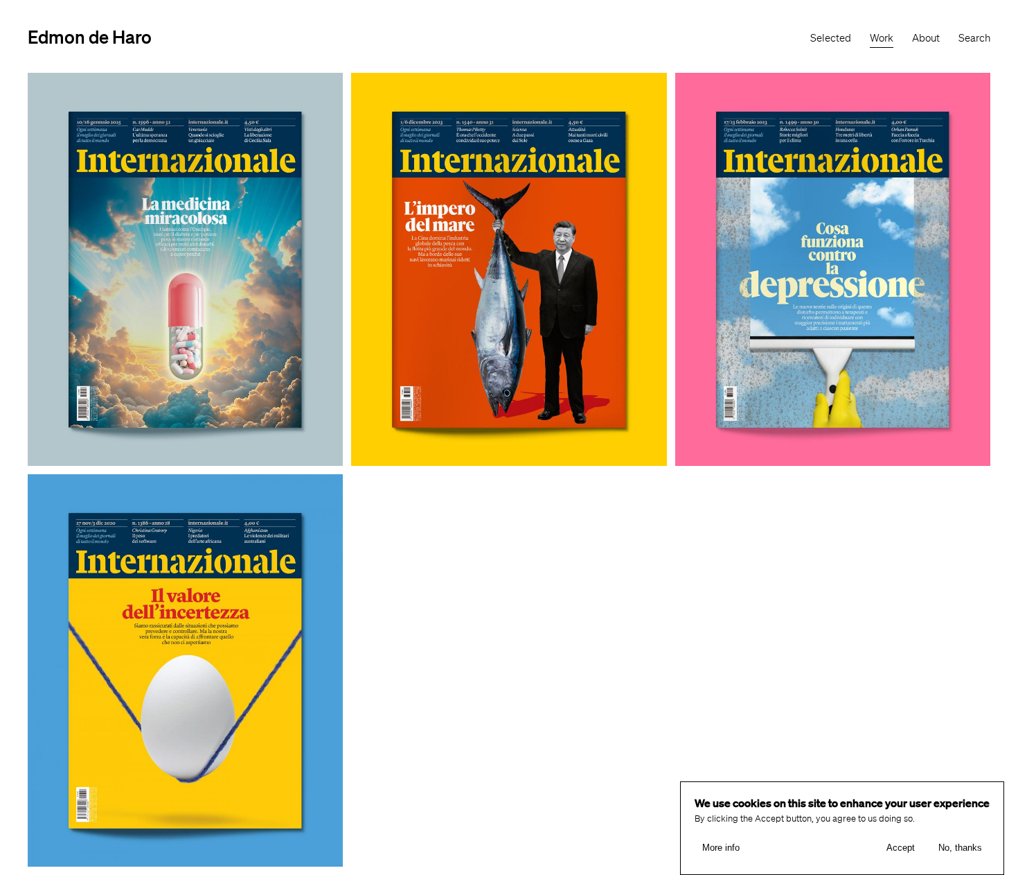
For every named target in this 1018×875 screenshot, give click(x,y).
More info (721, 847)
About (926, 38)
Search (974, 38)
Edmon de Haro (90, 36)
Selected (830, 38)
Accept (900, 847)
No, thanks (960, 847)
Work (881, 38)
